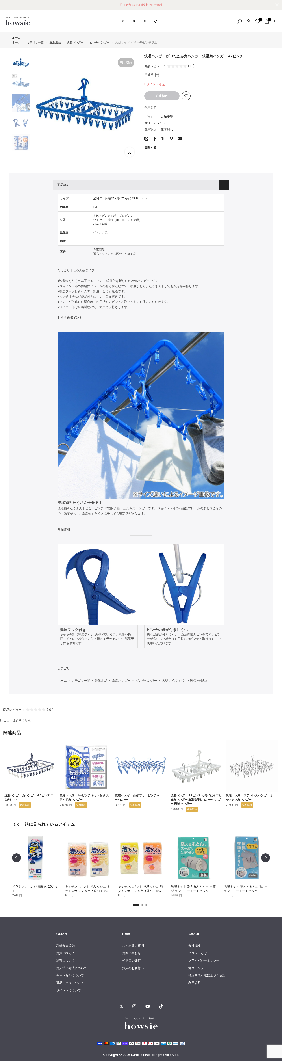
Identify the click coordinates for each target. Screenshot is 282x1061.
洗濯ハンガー (75, 42)
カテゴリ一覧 (35, 42)
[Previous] (16, 857)
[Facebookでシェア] (155, 139)
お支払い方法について (71, 968)
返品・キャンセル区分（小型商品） (116, 254)
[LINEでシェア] (146, 139)
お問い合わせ (131, 953)
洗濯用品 (55, 42)
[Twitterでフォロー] (121, 1006)
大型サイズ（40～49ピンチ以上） (186, 680)
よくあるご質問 (133, 946)
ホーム (16, 37)
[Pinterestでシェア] (171, 139)
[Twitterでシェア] (163, 139)
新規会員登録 (65, 946)
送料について (65, 961)
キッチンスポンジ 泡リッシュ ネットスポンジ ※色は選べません (87, 888)
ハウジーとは (197, 953)
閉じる (5, 4)
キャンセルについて (70, 975)
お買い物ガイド (67, 953)
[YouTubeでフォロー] (147, 1006)
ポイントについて (68, 990)
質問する (150, 147)
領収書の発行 (131, 961)
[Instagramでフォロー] (134, 1006)
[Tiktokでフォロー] (160, 1006)
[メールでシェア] (180, 139)
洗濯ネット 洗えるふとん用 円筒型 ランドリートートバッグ (193, 888)
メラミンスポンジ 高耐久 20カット (35, 888)
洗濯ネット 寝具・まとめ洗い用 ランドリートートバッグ (246, 888)
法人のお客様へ (133, 968)
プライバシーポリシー (203, 961)
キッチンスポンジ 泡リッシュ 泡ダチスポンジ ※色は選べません (140, 888)
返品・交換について (70, 983)
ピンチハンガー (99, 42)
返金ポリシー (197, 968)
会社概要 (194, 946)
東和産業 (167, 117)
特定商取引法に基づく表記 (206, 975)
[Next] (265, 857)
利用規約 (194, 983)
